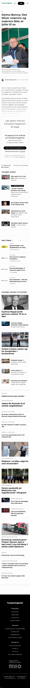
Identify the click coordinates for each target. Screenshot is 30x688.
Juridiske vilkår (15, 631)
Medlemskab (15, 614)
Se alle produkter (15, 620)
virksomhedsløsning (20, 157)
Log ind (22, 151)
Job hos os (15, 651)
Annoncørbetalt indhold (15, 637)
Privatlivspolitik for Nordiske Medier (15, 628)
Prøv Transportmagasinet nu (15, 148)
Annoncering (15, 617)
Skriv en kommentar (21, 165)
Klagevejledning (15, 634)
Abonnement (15, 612)
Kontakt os (15, 648)
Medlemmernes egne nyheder (13, 396)
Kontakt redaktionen (15, 645)
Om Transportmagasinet (15, 654)
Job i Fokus (6, 240)
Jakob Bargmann (11, 79)
